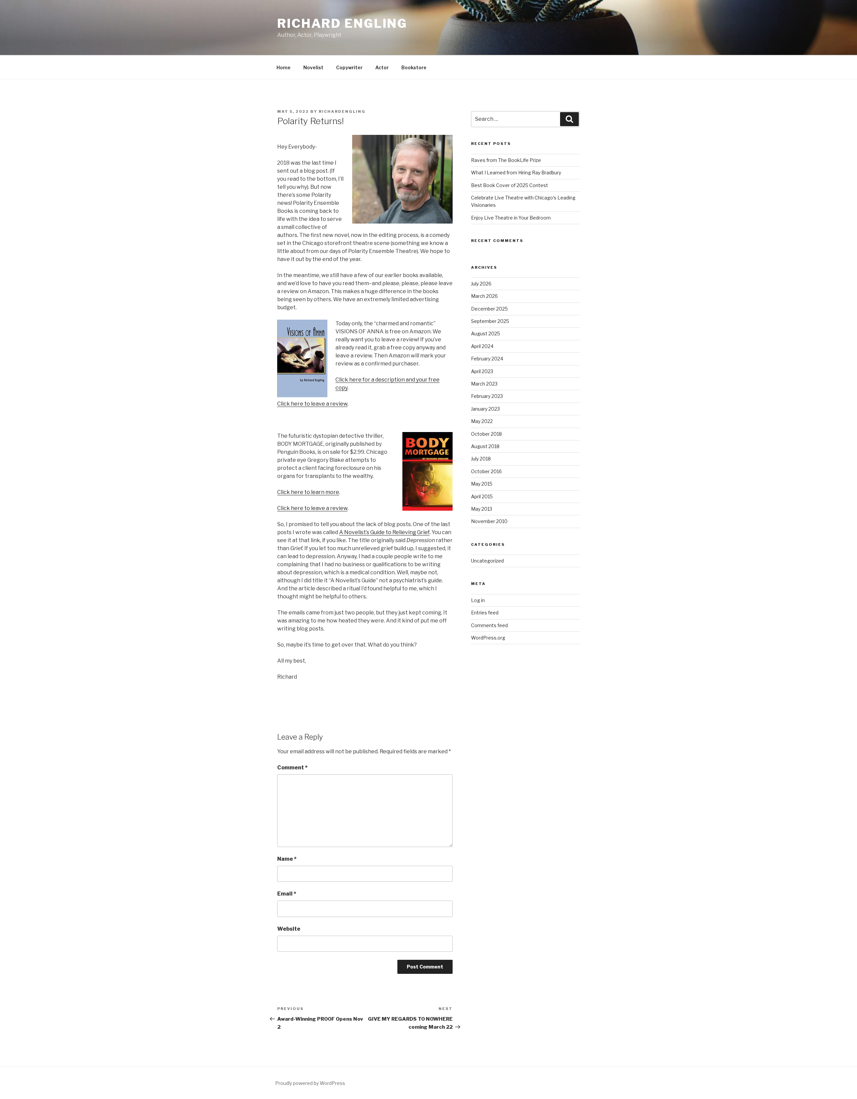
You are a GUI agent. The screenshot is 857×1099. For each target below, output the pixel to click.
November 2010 (489, 521)
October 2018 (486, 434)
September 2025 (490, 321)
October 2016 (486, 471)
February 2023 (487, 396)
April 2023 (482, 371)
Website (288, 929)
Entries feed (484, 612)
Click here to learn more (308, 492)
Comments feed (489, 625)
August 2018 (485, 446)
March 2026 (484, 296)
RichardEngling (342, 111)
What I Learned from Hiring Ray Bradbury (516, 172)
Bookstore (413, 67)
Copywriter (349, 67)
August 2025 (485, 333)
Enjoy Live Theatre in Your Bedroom (511, 218)
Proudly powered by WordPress (310, 1083)
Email (286, 894)
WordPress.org (488, 638)
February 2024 (487, 358)
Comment (292, 767)
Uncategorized (487, 561)
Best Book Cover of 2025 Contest (509, 185)
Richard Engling (342, 23)
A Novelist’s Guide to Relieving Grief (384, 532)
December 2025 (489, 309)
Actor (382, 67)
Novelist (313, 67)
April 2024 (482, 346)
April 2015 (482, 496)
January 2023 (485, 409)
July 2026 (481, 283)
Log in (478, 600)
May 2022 (482, 421)
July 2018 (481, 458)
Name (287, 859)
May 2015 (481, 484)
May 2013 (481, 509)
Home (284, 67)
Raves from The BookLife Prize (506, 160)
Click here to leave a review (312, 404)
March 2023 (484, 384)
